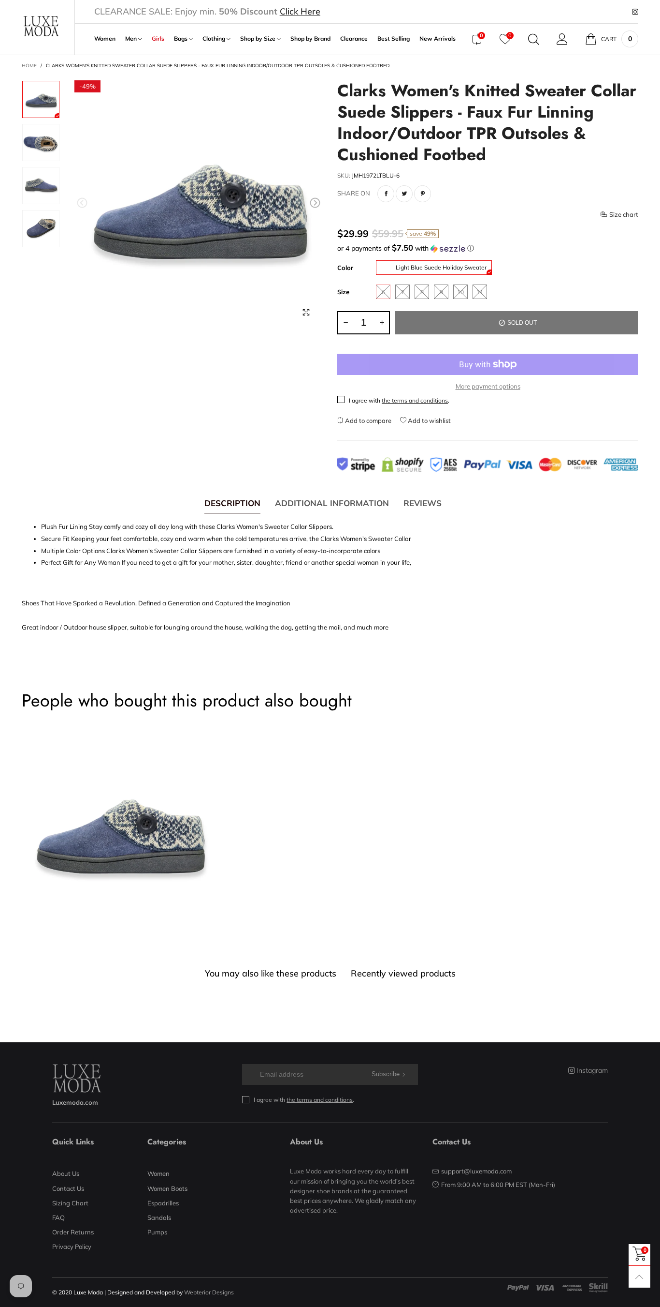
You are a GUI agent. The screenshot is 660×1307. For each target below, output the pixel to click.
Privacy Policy (71, 1246)
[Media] (306, 312)
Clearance (354, 39)
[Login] (562, 39)
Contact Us (68, 1188)
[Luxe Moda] (41, 26)
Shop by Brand (310, 39)
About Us (65, 1173)
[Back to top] (639, 1277)
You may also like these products (270, 973)
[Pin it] (422, 193)
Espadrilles (163, 1203)
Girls (158, 39)
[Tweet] (404, 193)
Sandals (159, 1217)
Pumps (157, 1232)
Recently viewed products (403, 973)
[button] (82, 203)
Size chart (623, 214)
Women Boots (167, 1188)
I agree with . (399, 400)
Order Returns (73, 1232)
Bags (181, 39)
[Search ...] (533, 39)
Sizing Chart (70, 1203)
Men (131, 39)
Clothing (214, 39)
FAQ (58, 1217)
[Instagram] (635, 12)
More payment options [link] (488, 386)
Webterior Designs (209, 1292)
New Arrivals (437, 39)
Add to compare (367, 420)
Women (104, 39)
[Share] (385, 193)
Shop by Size (258, 39)
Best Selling (393, 39)
